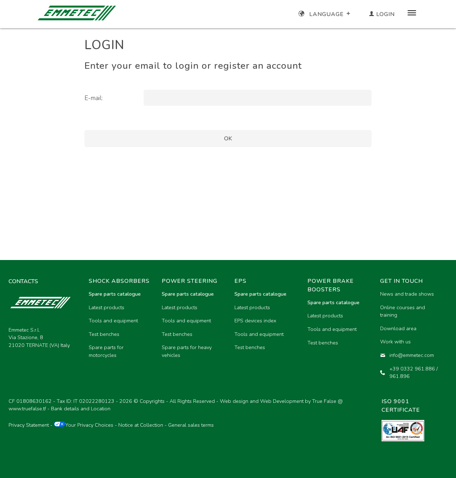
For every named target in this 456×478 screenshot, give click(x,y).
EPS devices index (255, 320)
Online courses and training (402, 311)
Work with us (395, 341)
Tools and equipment (113, 320)
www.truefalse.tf (27, 408)
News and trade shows (407, 293)
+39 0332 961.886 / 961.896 (413, 372)
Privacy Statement (29, 424)
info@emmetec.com (411, 355)
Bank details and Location (80, 408)
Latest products (106, 307)
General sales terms (191, 424)
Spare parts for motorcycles (106, 351)
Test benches (104, 334)
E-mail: (93, 98)
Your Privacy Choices (89, 424)
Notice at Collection (140, 424)
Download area (398, 328)
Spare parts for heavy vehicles (187, 351)
